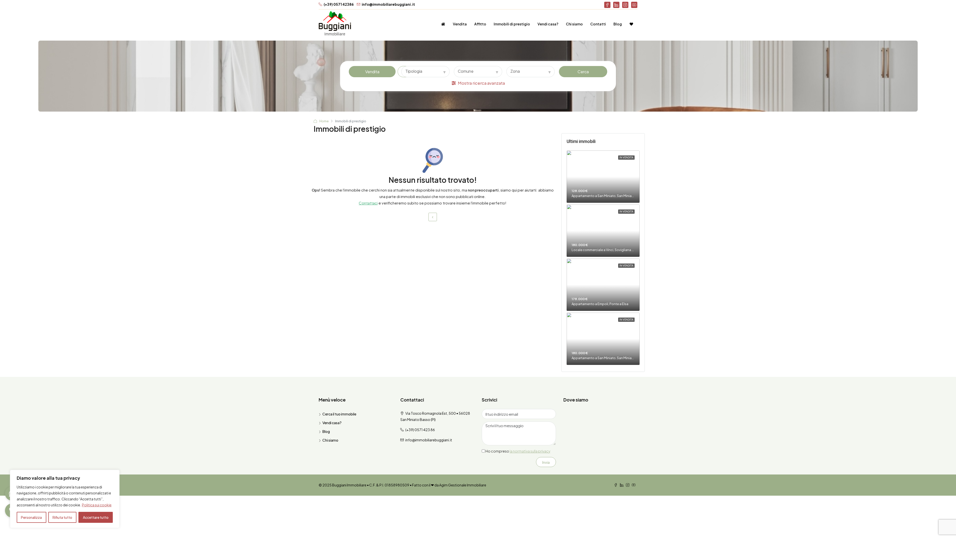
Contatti (598, 24)
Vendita (460, 24)
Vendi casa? (548, 24)
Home (324, 121)
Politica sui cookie (97, 505)
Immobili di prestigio (512, 24)
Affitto (480, 24)
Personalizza (31, 517)
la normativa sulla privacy (530, 451)
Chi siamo (574, 24)
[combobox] (425, 71)
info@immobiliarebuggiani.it (428, 440)
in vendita (626, 157)
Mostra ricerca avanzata (481, 83)
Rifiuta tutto (62, 517)
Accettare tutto (96, 517)
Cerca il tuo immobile (339, 414)
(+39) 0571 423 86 (420, 429)
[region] (65, 499)
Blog (617, 24)
